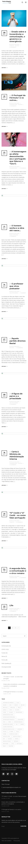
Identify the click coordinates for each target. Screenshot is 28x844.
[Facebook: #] (3, 774)
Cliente (4, 712)
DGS (17, 724)
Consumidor (20, 719)
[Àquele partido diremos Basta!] (14, 325)
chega (10, 709)
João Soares (5, 743)
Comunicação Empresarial (9, 717)
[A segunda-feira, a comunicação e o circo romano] (14, 555)
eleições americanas (7, 726)
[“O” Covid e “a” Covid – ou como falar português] (14, 499)
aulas (17, 702)
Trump (4, 746)
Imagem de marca (7, 741)
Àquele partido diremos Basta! (17, 340)
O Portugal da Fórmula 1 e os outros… (17, 97)
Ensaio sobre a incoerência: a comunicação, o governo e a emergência (17, 37)
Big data (23, 705)
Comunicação (13, 104)
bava (10, 705)
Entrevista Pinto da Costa (8, 729)
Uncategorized (13, 292)
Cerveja (4, 709)
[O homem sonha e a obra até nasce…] (14, 207)
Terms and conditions (6, 840)
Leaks (12, 743)
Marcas (3, 656)
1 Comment (23, 292)
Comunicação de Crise (8, 714)
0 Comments (12, 47)
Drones (22, 724)
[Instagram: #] (12, 774)
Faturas (4, 731)
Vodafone (11, 746)
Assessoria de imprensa (8, 702)
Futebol (4, 653)
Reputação (19, 743)
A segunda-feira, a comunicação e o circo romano (17, 570)
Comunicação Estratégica (9, 719)
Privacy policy (17, 840)
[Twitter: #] (8, 774)
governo (10, 738)
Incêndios (16, 741)
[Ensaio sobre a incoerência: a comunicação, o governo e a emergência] (14, 18)
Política (17, 45)
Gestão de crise (6, 736)
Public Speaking (13, 234)
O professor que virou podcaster (16, 286)
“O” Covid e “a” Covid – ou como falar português (17, 515)
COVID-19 (11, 45)
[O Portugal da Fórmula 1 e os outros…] (14, 82)
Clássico (11, 712)
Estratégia (19, 729)
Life (11, 605)
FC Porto (11, 731)
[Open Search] (22, 2)
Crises (9, 721)
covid (4, 721)
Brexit (19, 707)
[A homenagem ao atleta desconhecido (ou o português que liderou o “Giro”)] (14, 139)
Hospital (17, 738)
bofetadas (5, 707)
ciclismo (17, 709)
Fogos (17, 731)
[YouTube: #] (16, 774)
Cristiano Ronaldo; (18, 721)
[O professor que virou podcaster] (14, 271)
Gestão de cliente (13, 734)
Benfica (16, 705)
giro (4, 738)
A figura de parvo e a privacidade (15, 396)
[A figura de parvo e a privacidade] (14, 380)
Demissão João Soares (8, 724)
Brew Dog (12, 707)
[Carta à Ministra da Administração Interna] (14, 439)
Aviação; (5, 705)
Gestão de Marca (17, 736)
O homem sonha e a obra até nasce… (16, 228)
